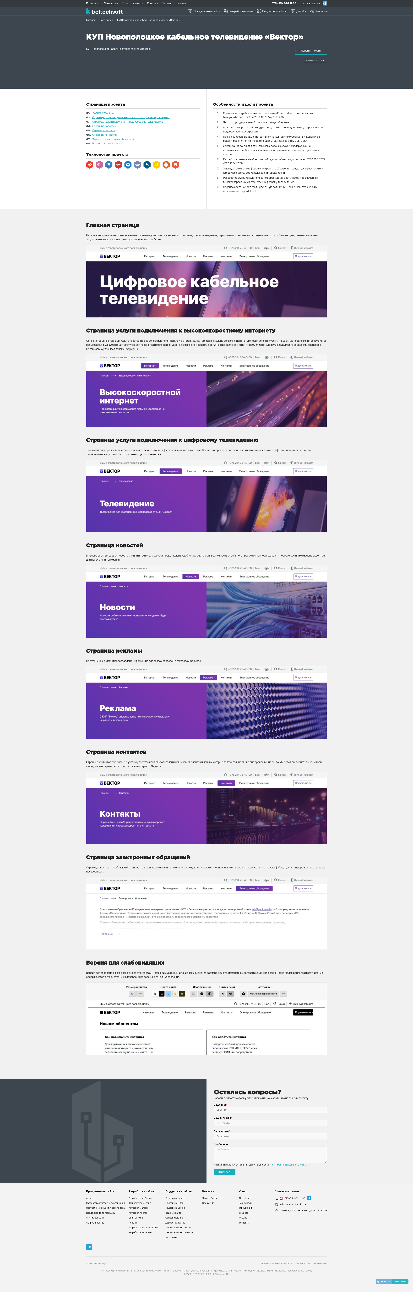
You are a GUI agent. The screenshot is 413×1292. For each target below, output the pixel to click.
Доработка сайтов (175, 1222)
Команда (243, 1212)
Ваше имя (220, 1105)
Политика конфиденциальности (276, 1263)
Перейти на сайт (311, 50)
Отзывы (243, 1217)
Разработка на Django (140, 1198)
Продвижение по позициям (100, 1212)
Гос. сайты (171, 1237)
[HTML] (175, 164)
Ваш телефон (222, 1118)
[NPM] (118, 164)
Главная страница (103, 113)
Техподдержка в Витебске (179, 1232)
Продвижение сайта (100, 1191)
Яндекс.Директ (210, 1198)
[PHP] (137, 164)
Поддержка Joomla (175, 1207)
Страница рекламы (103, 130)
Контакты (244, 1222)
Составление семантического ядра (105, 1207)
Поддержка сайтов (178, 1191)
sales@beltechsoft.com (293, 1204)
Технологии (245, 1202)
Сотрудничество (95, 1222)
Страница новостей (104, 126)
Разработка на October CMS (144, 1227)
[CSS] (109, 164)
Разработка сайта (141, 1191)
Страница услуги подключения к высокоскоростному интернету (131, 117)
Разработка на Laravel (140, 1232)
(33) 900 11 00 (283, 3)
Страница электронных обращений (113, 139)
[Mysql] (147, 164)
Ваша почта (221, 1131)
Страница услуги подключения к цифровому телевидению (127, 121)
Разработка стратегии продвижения (105, 1202)
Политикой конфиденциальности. (288, 1164)
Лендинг (133, 1222)
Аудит (89, 1198)
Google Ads (208, 1202)
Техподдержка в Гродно (177, 1227)
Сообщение (221, 1144)
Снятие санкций (95, 1217)
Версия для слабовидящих (108, 143)
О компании (245, 1207)
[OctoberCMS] (166, 164)
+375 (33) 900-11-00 (294, 1198)
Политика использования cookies (310, 1263)
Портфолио (245, 1198)
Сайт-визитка (136, 1217)
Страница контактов (104, 134)
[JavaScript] (156, 164)
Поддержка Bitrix (174, 1202)
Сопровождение (174, 1217)
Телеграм (385, 1281)
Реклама (208, 1191)
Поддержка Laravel (175, 1198)
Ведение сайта (173, 1212)
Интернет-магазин (139, 1207)
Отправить (224, 1172)
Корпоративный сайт (140, 1202)
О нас (243, 1191)
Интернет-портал (138, 1212)
